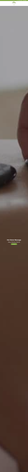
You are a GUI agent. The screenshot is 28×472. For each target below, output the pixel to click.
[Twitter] (19, 0)
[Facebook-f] (17, 0)
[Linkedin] (21, 0)
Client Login (24, 0)
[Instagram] (18, 0)
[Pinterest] (20, 0)
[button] (14, 4)
